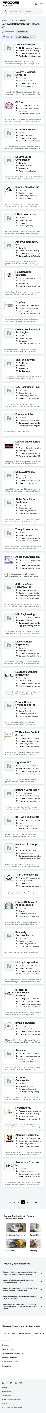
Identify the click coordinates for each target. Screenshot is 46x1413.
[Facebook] (6, 1383)
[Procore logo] (11, 2)
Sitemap (4, 1404)
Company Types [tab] (9, 1333)
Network (8, 5)
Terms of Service (7, 1396)
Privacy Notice (6, 1392)
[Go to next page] (40, 1202)
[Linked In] (3, 1383)
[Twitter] (11, 1383)
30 (36, 1202)
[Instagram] (16, 1383)
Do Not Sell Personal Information (11, 1400)
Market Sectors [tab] (24, 1333)
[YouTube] (20, 1383)
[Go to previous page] (6, 1202)
